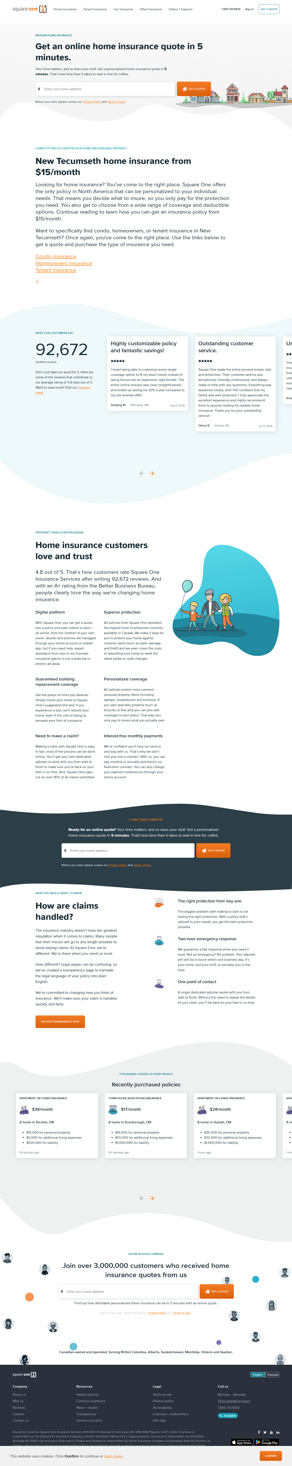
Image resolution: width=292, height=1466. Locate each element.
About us (19, 1394)
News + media (86, 1407)
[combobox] (105, 89)
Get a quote (269, 9)
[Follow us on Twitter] (265, 1432)
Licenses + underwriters (170, 1414)
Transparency (86, 1414)
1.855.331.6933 (231, 9)
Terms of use (162, 1394)
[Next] (152, 473)
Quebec (226, 1352)
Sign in (249, 9)
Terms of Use (116, 101)
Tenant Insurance (95, 9)
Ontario (207, 1352)
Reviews (19, 1407)
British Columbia (133, 1352)
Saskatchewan (172, 1352)
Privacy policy (163, 1401)
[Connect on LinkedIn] (277, 1432)
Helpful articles (87, 1394)
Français (273, 1374)
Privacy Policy (92, 101)
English (258, 1374)
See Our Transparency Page (60, 1021)
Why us (18, 1401)
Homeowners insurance (63, 263)
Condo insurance (55, 256)
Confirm (271, 1455)
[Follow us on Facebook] (259, 1432)
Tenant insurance (55, 270)
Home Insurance (65, 9)
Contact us (21, 1420)
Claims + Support (180, 9)
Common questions (90, 1401)
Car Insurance (123, 9)
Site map (159, 1420)
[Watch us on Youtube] (271, 1432)
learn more (113, 1456)
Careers (18, 1414)
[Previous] (142, 473)
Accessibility (162, 1407)
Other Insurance (151, 9)
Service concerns (89, 1420)
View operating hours (234, 1401)
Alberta (153, 1352)
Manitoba (192, 1352)
